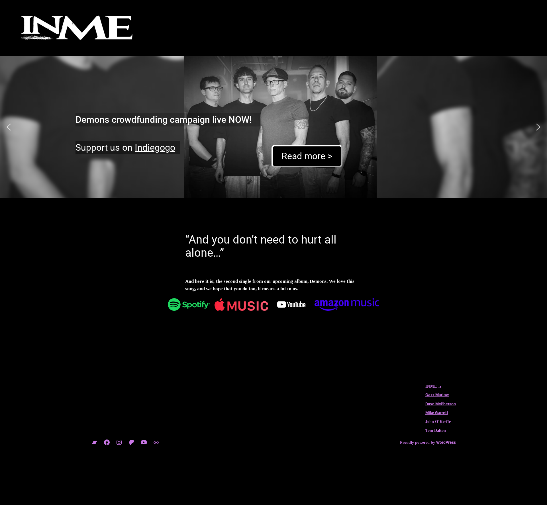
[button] (8, 127)
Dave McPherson (440, 404)
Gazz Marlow (437, 394)
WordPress (446, 442)
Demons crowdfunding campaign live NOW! (163, 119)
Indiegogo (155, 147)
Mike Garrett (436, 412)
